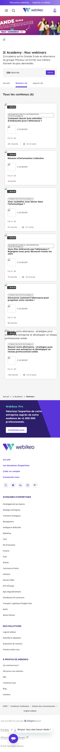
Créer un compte (11, 471)
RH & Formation (9, 545)
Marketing (7, 533)
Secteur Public (8, 580)
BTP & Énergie (8, 586)
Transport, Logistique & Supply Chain (17, 603)
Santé (5, 609)
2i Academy (17, 397)
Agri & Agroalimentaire (12, 592)
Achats (6, 563)
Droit (5, 557)
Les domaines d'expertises (16, 465)
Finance (6, 551)
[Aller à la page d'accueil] (34, 10)
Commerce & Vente (11, 568)
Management (8, 522)
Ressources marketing (19, 2)
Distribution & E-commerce (13, 598)
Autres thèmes (9, 615)
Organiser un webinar (41, 2)
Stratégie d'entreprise (11, 510)
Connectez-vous (11, 477)
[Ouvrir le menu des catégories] (6, 11)
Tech (5, 539)
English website (30, 711)
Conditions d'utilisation (19, 706)
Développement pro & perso (14, 504)
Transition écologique (12, 516)
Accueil (6, 397)
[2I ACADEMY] (18, 126)
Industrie (6, 574)
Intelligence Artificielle (12, 528)
